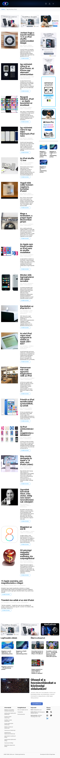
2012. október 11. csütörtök (8, 656)
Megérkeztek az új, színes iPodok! (16, 654)
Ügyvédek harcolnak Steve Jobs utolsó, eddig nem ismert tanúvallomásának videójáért (27, 495)
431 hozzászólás (28, 532)
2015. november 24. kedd (26, 310)
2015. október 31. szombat (26, 346)
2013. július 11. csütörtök (7, 640)
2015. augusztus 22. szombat (27, 378)
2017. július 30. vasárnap (26, 254)
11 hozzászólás (28, 409)
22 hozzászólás (21, 585)
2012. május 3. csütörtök (7, 695)
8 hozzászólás (24, 602)
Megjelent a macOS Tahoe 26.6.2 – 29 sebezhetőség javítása (43, 154)
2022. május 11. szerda (26, 107)
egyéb (21, 347)
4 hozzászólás (27, 225)
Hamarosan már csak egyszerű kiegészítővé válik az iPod (26, 371)
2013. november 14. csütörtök (8, 602)
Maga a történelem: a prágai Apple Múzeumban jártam (26, 217)
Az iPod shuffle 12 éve (27, 159)
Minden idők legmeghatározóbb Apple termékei (27, 278)
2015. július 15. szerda (26, 408)
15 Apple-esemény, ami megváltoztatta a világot (12, 582)
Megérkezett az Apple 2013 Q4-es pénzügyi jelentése (16, 617)
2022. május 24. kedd (25, 76)
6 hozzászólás (27, 164)
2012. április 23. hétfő (25, 721)
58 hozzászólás (25, 723)
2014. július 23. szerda (26, 560)
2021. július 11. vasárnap (26, 162)
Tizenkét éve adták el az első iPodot (17, 600)
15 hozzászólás (28, 284)
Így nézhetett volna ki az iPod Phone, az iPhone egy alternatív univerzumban (27, 69)
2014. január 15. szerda (7, 585)
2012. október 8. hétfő (6, 676)
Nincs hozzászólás (28, 46)
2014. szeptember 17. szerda (27, 531)
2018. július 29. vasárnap (26, 224)
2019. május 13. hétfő (25, 193)
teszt (21, 312)
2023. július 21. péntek (26, 45)
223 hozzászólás (26, 676)
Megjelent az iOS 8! (26, 528)
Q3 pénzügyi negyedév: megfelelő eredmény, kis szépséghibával (27, 554)
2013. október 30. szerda (7, 620)
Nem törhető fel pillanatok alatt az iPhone (16, 744)
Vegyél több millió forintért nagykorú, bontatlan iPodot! (26, 187)
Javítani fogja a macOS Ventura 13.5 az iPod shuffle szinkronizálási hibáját (27, 38)
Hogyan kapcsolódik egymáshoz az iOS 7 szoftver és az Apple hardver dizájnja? (17, 636)
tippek (16, 695)
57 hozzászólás (23, 695)
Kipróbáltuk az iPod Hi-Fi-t (26, 307)
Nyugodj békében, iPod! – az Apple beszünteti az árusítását (27, 101)
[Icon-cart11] (45, 3)
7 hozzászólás (27, 108)
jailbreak (18, 676)
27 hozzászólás (24, 656)
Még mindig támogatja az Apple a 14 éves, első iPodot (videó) (26, 460)
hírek (21, 46)
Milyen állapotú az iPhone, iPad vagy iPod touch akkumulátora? (15, 692)
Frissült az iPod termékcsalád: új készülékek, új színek (27, 402)
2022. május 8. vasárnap (26, 138)
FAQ (14, 676)
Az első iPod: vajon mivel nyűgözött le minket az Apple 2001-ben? (26, 338)
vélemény (25, 312)
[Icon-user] (49, 3)
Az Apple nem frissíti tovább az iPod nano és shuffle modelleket (26, 248)
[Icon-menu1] (53, 3)
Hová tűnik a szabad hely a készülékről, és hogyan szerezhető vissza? (27, 714)
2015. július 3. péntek (25, 437)
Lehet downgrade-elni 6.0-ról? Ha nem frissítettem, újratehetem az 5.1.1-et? (16, 672)
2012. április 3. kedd (6, 747)
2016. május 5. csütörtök (26, 283)
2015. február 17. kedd (25, 466)
